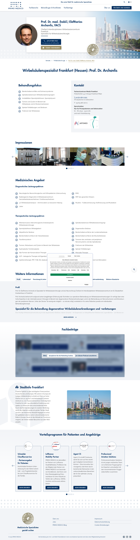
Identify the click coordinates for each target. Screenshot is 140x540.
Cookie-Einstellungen (102, 525)
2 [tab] (68, 168)
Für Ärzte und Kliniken (121, 7)
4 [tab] (71, 168)
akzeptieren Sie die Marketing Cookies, (61, 355)
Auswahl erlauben (70, 277)
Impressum (98, 519)
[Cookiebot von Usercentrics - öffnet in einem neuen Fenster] (85, 284)
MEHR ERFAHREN (24, 487)
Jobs (54, 522)
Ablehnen (70, 280)
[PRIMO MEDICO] (15, 6)
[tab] (18, 279)
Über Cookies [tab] (77, 256)
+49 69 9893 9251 (51, 42)
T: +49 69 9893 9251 (80, 97)
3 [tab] (70, 168)
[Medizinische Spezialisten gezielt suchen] (134, 269)
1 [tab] (67, 168)
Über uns (107, 8)
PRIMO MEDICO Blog (60, 525)
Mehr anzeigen (69, 317)
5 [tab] (73, 168)
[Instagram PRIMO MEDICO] (130, 537)
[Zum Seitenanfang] (134, 536)
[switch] (69, 270)
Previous (13, 157)
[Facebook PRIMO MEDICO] (127, 537)
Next (126, 157)
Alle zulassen (70, 274)
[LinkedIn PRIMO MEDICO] (124, 537)
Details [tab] (69, 256)
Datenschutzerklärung (102, 522)
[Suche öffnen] (124, 2)
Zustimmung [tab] (61, 256)
